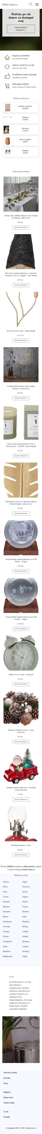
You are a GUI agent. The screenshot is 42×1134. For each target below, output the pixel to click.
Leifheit (25, 932)
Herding (25, 951)
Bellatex (6, 907)
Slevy (6, 1083)
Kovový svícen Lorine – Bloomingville (21, 331)
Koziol (25, 892)
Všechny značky (10, 1073)
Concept (6, 927)
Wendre (25, 912)
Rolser (25, 902)
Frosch (25, 907)
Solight (25, 936)
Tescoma (26, 887)
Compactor (7, 941)
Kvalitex (6, 932)
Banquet (6, 902)
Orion (5, 892)
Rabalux (25, 922)
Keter (24, 917)
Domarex (6, 912)
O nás (6, 1112)
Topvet (25, 897)
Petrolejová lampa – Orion (21, 845)
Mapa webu (8, 1098)
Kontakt (7, 1117)
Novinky (7, 1078)
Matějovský (7, 956)
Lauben (25, 947)
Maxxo (5, 917)
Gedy (5, 947)
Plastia (6, 936)
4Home (6, 882)
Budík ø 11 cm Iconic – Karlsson (21, 675)
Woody (25, 927)
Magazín (7, 1092)
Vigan (24, 882)
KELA (5, 887)
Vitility (24, 956)
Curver (6, 897)
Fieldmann (7, 922)
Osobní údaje (9, 1103)
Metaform (7, 951)
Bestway (25, 941)
